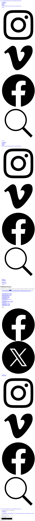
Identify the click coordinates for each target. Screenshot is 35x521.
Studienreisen (4, 302)
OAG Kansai (4, 300)
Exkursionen (7, 295)
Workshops (6, 305)
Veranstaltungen (4, 2)
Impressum (3, 279)
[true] (8, 520)
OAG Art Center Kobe (6, 299)
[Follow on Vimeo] (18, 73)
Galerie (3, 5)
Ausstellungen (7, 293)
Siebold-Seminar (7, 301)
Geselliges (5, 297)
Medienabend (5, 298)
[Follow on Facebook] (18, 106)
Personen (3, 4)
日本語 (3, 7)
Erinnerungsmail (4, 375)
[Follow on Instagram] (18, 179)
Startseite (3, 140)
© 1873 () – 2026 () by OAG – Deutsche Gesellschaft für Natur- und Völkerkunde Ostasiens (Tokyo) (18, 513)
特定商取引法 (4, 280)
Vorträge (6, 304)
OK (6, 518)
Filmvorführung (6, 296)
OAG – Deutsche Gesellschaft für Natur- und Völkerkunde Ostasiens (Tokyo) (10, 0)
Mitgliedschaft (4, 282)
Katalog (3, 3)
